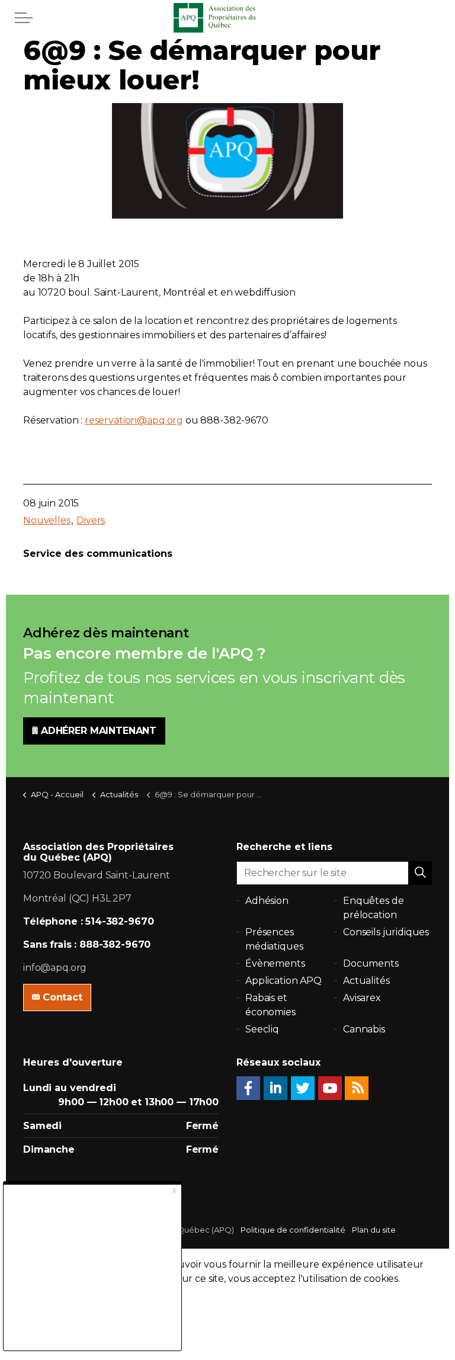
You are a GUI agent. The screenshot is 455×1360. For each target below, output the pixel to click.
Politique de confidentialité (293, 1229)
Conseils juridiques (386, 932)
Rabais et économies (270, 1005)
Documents (371, 963)
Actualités (366, 980)
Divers (90, 520)
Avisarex (362, 997)
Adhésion (267, 900)
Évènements (275, 963)
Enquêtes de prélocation (373, 907)
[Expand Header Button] (23, 18)
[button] (420, 873)
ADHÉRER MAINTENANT (98, 730)
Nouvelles (47, 520)
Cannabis (364, 1029)
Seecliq (262, 1029)
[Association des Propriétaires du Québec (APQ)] (227, 18)
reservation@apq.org (134, 420)
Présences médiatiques (274, 939)
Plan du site (374, 1229)
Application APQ (283, 980)
